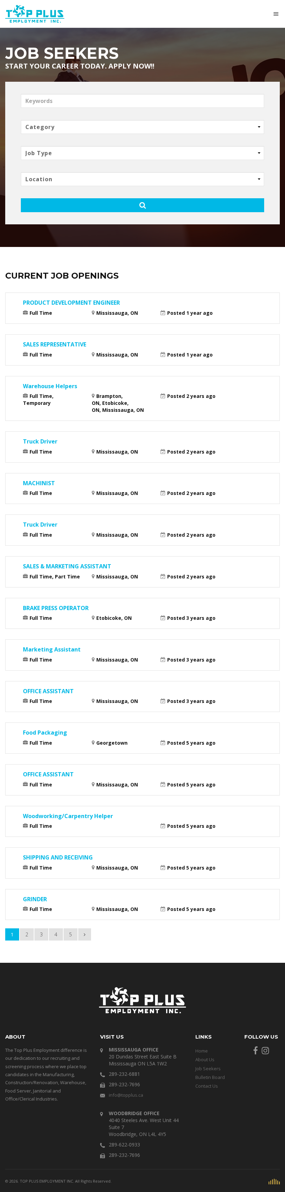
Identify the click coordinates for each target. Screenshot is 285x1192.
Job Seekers (208, 1068)
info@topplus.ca (126, 1095)
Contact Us (206, 1086)
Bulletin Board (210, 1077)
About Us (204, 1059)
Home (201, 1051)
